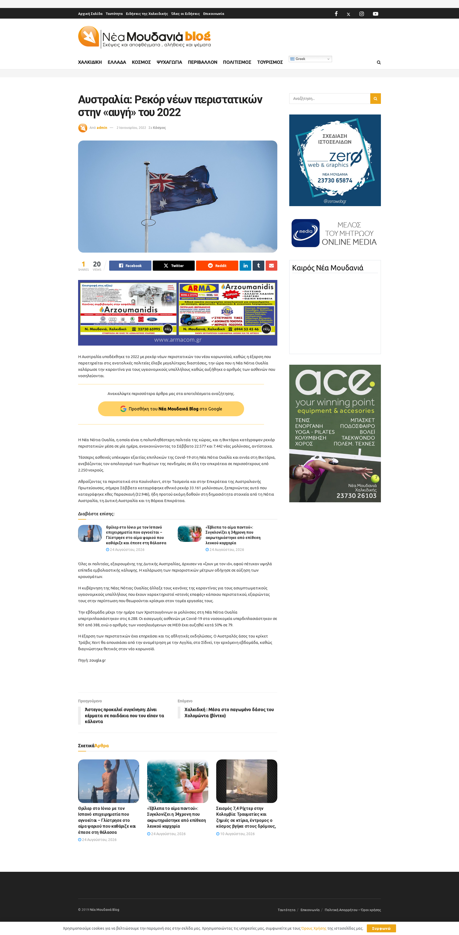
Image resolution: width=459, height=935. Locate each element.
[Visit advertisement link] (177, 313)
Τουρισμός (270, 62)
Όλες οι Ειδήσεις (185, 14)
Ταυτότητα (114, 14)
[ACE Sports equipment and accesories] (335, 433)
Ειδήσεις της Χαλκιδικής (147, 14)
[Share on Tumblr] (258, 266)
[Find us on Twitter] (348, 14)
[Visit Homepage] (144, 37)
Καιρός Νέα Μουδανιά (327, 268)
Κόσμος (141, 62)
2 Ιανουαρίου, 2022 (131, 127)
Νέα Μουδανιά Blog (104, 909)
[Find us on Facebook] (336, 14)
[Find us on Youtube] (375, 14)
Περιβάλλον (202, 62)
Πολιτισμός (237, 62)
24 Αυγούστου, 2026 (126, 549)
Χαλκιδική (90, 62)
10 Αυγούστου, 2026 (237, 834)
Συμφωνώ (381, 928)
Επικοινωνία (213, 14)
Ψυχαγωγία (169, 62)
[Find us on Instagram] (362, 14)
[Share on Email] (271, 266)
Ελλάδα (117, 62)
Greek (300, 59)
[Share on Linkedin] (245, 266)
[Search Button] (379, 62)
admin (102, 127)
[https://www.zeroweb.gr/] (335, 160)
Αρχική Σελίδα (90, 14)
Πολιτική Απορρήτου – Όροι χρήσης (353, 910)
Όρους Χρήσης (313, 928)
